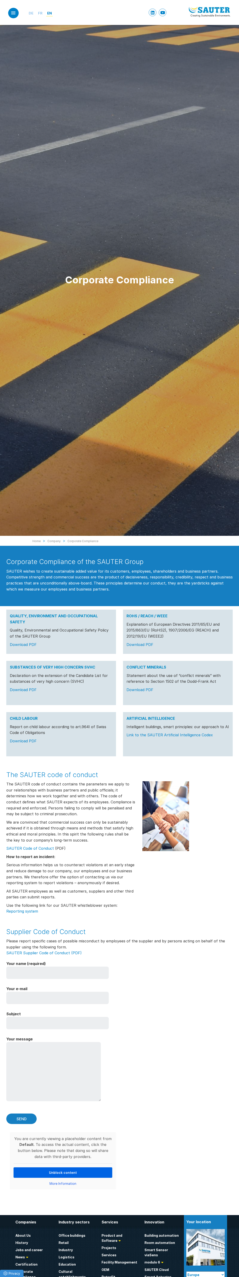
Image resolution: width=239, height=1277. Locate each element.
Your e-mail (16, 988)
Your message (19, 1039)
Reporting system (22, 911)
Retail (64, 1243)
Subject (13, 1014)
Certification (26, 1264)
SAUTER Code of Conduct (30, 848)
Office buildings (72, 1235)
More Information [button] (62, 1183)
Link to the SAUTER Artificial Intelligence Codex (170, 735)
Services (109, 1255)
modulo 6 (152, 1262)
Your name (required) (26, 963)
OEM (105, 1270)
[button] (12, 1273)
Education (67, 1264)
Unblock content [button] (63, 1173)
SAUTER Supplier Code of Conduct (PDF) (44, 953)
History (21, 1243)
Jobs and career (29, 1250)
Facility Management (119, 1262)
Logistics (66, 1257)
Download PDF (23, 644)
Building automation (161, 1235)
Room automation (159, 1243)
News (20, 1257)
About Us (23, 1235)
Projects (109, 1248)
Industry (66, 1250)
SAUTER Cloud (156, 1270)
